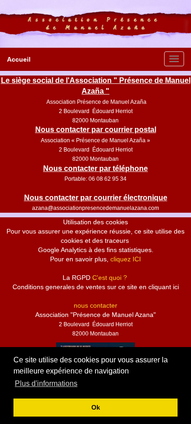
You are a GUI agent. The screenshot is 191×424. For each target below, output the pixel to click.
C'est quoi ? (109, 277)
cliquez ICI (125, 259)
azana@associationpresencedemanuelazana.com (95, 208)
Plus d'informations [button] (46, 383)
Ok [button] (95, 407)
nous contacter (95, 305)
